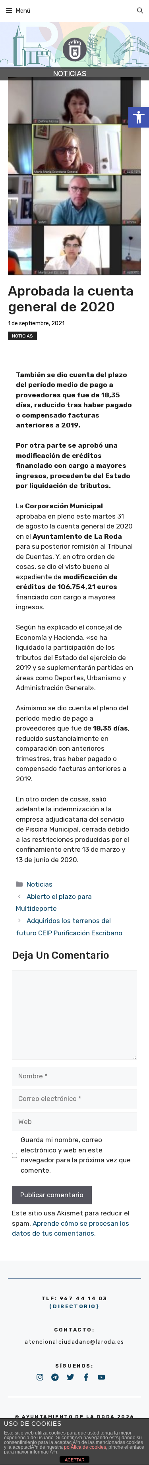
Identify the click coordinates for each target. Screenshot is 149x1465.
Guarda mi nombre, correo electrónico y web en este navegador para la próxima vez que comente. (76, 1155)
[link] (138, 117)
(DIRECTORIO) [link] (74, 1306)
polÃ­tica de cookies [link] (85, 1447)
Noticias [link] (22, 336)
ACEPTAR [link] (75, 1459)
